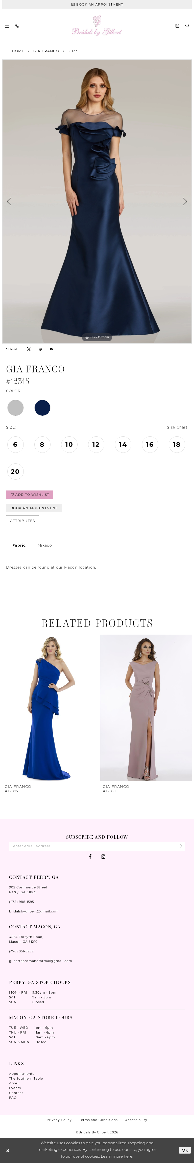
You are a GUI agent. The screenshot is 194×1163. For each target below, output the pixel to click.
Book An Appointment (34, 508)
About (14, 1083)
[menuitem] (7, 26)
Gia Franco (46, 51)
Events (15, 1088)
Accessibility (136, 1120)
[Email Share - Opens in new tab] (51, 349)
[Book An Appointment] (177, 26)
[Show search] (187, 26)
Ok (185, 1150)
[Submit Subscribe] (180, 847)
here (128, 1157)
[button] (7, 26)
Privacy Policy (59, 1120)
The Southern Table (26, 1078)
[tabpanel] (97, 201)
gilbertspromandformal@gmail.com (40, 961)
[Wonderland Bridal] (97, 25)
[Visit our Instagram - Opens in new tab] (103, 856)
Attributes (22, 521)
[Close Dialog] (7, 1150)
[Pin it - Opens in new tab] (40, 349)
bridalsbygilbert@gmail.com (34, 911)
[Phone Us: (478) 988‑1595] (17, 26)
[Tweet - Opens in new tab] (29, 349)
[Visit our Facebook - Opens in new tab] (90, 856)
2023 (73, 51)
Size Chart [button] (177, 428)
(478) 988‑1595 (21, 902)
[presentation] (48, 708)
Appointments (21, 1074)
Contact (16, 1093)
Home (18, 51)
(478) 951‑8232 (21, 951)
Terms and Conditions (98, 1120)
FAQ (13, 1098)
